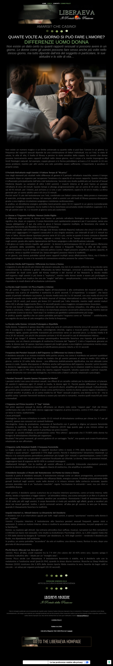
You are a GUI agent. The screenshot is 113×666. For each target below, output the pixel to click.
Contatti (69, 631)
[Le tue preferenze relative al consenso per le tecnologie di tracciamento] (109, 662)
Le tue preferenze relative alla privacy (66, 662)
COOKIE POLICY (57, 620)
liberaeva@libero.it (83, 615)
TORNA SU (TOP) (56, 626)
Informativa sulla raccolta (35, 662)
